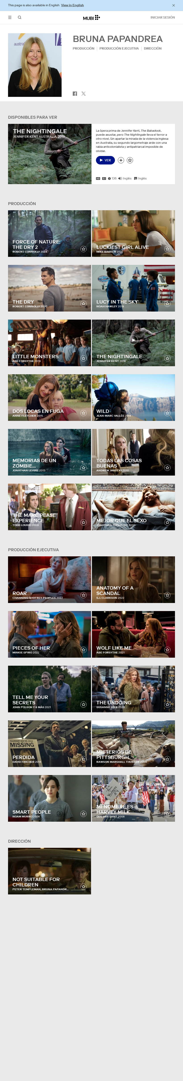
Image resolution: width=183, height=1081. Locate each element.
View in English (72, 5)
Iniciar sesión (163, 17)
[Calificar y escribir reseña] (130, 160)
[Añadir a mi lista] (121, 160)
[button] (10, 17)
